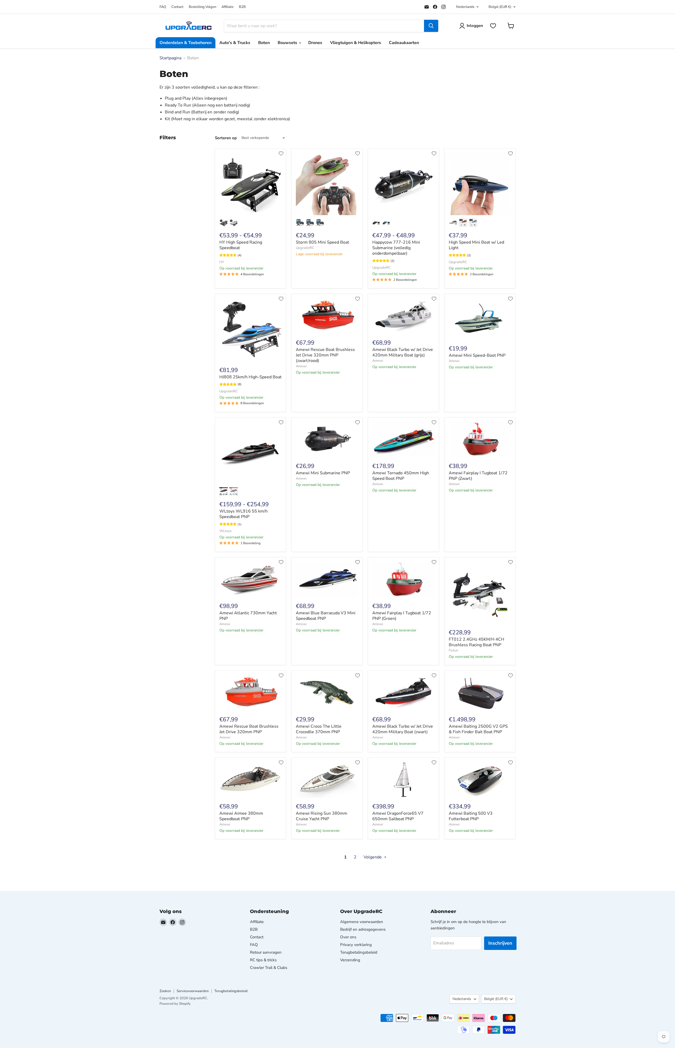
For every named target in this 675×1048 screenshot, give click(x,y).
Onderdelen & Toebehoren (185, 43)
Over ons (348, 937)
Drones (315, 43)
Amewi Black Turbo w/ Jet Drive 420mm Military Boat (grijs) (402, 352)
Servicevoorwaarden (193, 991)
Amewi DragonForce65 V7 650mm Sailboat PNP (397, 816)
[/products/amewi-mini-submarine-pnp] (327, 439)
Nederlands (465, 6)
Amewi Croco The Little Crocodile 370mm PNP (318, 729)
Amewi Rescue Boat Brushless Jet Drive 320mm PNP (248, 729)
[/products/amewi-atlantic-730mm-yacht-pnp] (250, 579)
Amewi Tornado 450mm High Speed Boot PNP (400, 475)
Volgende (373, 857)
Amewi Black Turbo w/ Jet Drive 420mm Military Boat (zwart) (402, 729)
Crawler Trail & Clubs (268, 967)
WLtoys (225, 531)
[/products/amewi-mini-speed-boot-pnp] (480, 319)
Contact (177, 7)
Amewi (301, 366)
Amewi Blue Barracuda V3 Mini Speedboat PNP (325, 615)
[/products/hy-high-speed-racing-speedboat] (250, 184)
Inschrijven (500, 943)
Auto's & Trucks (234, 43)
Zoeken (165, 991)
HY (221, 262)
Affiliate (227, 7)
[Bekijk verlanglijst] (493, 25)
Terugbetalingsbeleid (358, 952)
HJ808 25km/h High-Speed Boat (250, 377)
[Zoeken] (431, 26)
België (500, 6)
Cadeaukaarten (404, 43)
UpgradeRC (305, 247)
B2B (242, 7)
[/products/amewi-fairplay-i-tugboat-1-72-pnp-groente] (403, 579)
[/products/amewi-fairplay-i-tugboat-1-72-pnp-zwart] (480, 439)
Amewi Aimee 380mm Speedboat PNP (241, 816)
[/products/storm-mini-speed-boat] (327, 184)
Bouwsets (288, 43)
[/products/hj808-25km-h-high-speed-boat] (250, 329)
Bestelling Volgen (202, 7)
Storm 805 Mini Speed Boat (322, 242)
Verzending (350, 960)
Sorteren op (226, 138)
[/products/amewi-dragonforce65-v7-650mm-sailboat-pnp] (403, 780)
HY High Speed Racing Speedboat (240, 245)
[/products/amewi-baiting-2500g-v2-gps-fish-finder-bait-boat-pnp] (480, 693)
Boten (264, 43)
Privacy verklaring (356, 944)
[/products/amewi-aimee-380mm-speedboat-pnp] (250, 780)
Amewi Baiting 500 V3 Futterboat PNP (471, 816)
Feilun (453, 650)
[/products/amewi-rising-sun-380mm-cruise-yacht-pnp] (327, 780)
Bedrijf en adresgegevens (362, 929)
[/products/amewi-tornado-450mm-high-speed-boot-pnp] (403, 439)
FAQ (163, 7)
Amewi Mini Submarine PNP (323, 473)
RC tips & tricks (263, 960)
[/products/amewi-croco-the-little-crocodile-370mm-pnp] (327, 693)
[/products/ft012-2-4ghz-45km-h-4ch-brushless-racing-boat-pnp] (480, 593)
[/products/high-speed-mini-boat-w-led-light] (480, 184)
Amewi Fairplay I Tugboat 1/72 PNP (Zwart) (478, 475)
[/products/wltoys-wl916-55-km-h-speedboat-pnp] (250, 453)
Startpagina (170, 58)
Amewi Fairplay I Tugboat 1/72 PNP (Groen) (401, 615)
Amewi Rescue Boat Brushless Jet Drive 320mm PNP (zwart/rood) (325, 355)
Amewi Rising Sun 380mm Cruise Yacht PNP (321, 816)
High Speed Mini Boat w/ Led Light (476, 245)
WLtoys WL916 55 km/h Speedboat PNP (243, 514)
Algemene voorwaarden (361, 921)
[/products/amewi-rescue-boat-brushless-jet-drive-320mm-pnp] (250, 693)
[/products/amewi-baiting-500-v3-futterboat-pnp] (480, 780)
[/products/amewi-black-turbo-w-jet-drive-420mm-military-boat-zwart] (403, 693)
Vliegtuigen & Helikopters (355, 43)
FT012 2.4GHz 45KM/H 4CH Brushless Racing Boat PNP (476, 642)
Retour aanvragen (266, 952)
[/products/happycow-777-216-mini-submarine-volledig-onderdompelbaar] (403, 184)
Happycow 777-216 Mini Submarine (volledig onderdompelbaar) (396, 247)
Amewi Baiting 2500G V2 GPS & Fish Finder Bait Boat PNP (478, 729)
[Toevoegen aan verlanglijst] (281, 153)
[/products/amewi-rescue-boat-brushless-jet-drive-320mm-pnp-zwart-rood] (327, 316)
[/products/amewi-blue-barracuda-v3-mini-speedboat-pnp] (327, 579)
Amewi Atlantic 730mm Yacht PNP (248, 615)
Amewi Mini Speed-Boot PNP (477, 355)
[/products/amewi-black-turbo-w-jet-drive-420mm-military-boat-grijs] (403, 316)
